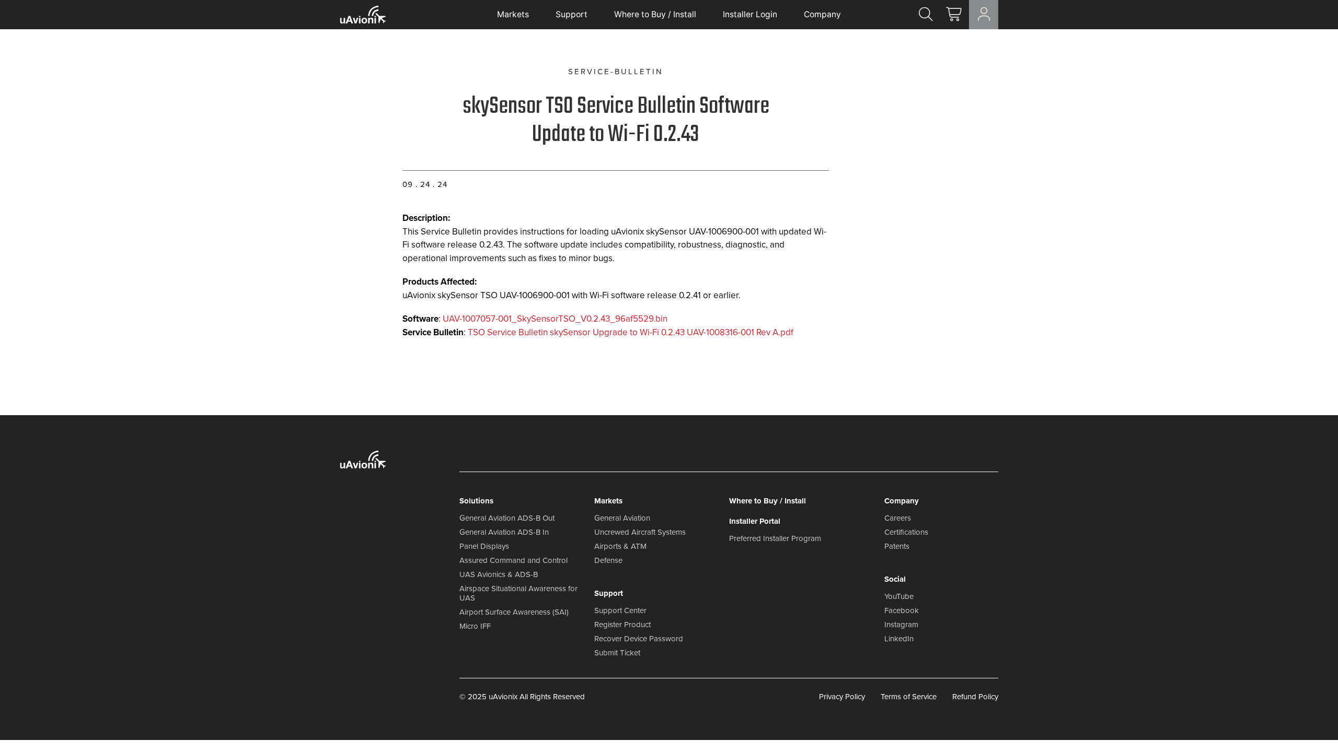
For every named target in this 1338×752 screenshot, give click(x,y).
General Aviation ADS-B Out (507, 518)
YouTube (899, 596)
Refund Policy (975, 696)
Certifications (906, 532)
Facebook (901, 610)
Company (822, 14)
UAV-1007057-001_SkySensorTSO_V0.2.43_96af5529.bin (555, 318)
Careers (897, 518)
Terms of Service (909, 696)
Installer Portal (754, 521)
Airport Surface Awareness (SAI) (514, 612)
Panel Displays (484, 546)
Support (571, 14)
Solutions (476, 501)
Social (895, 579)
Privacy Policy (842, 696)
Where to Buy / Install (655, 14)
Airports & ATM (620, 546)
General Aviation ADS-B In (504, 532)
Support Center (620, 610)
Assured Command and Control (513, 560)
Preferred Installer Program (775, 538)
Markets (513, 14)
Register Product (622, 624)
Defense (608, 560)
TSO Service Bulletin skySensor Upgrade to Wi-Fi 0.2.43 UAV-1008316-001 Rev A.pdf (630, 332)
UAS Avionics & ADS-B (498, 574)
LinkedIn (899, 638)
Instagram (901, 624)
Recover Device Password (638, 638)
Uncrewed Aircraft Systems (640, 532)
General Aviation (622, 518)
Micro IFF (475, 626)
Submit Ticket (617, 652)
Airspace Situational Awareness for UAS (518, 593)
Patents (896, 546)
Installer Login (750, 14)
